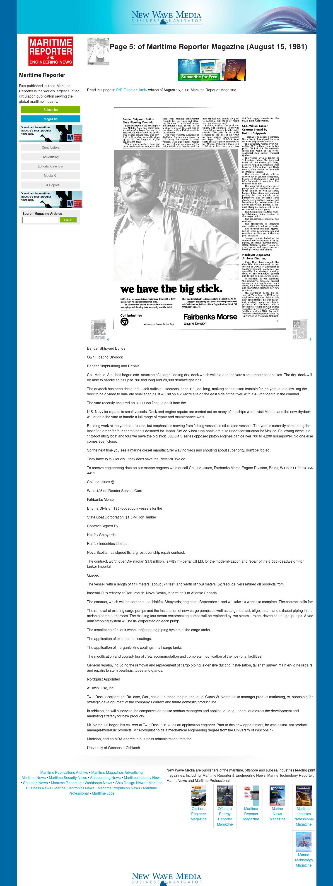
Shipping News (35, 782)
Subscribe (50, 109)
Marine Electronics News (74, 787)
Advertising (51, 157)
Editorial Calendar (50, 166)
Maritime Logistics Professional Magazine (304, 816)
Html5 (142, 89)
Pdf (119, 89)
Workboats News (98, 782)
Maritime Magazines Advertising (117, 772)
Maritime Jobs (103, 793)
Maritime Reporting (66, 782)
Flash (128, 89)
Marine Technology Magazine (303, 860)
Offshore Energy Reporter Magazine (225, 816)
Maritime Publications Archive (64, 772)
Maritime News (34, 777)
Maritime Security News (68, 777)
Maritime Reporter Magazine (251, 814)
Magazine (51, 119)
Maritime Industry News (143, 777)
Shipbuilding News (105, 777)
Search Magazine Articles (42, 213)
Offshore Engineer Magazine (199, 814)
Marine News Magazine (277, 814)
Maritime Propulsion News (119, 787)
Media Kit (50, 175)
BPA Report (50, 185)
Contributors (51, 147)
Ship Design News (130, 782)
